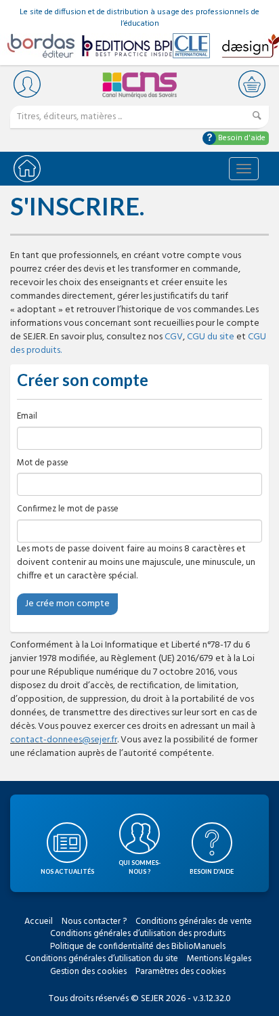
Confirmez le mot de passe (68, 509)
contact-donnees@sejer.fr (63, 740)
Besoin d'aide (240, 138)
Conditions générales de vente (193, 921)
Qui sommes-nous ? (139, 867)
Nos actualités (67, 871)
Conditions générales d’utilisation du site (101, 959)
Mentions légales (219, 959)
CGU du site (210, 337)
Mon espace (27, 83)
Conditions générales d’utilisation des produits (138, 934)
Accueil (38, 921)
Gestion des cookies (88, 972)
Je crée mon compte (67, 604)
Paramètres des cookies (180, 972)
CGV (174, 337)
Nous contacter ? (94, 921)
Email (27, 416)
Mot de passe (42, 463)
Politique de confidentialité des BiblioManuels (138, 946)
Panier (252, 83)
